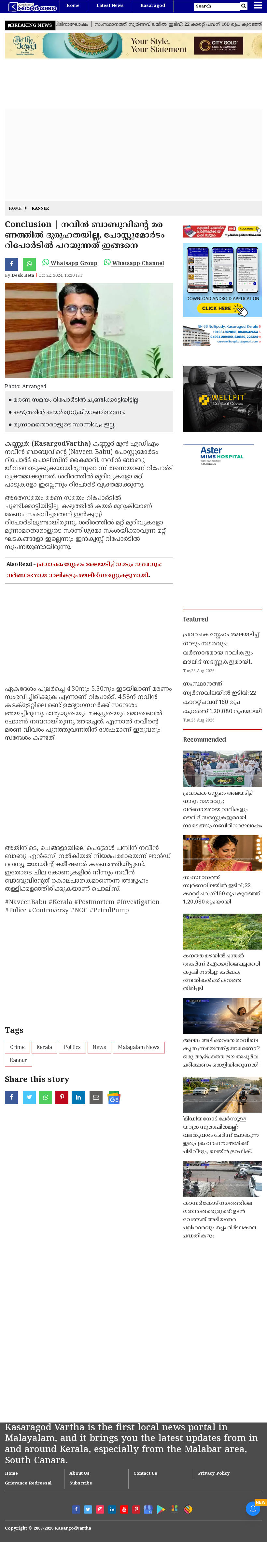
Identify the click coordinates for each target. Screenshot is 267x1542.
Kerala (44, 1047)
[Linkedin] (112, 1509)
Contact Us (145, 1473)
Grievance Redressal (28, 1483)
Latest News (110, 5)
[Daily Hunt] (173, 1508)
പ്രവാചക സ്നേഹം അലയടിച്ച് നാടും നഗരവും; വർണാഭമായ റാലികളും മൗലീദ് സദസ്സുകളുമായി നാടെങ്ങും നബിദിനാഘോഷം (84, 575)
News (99, 1047)
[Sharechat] (187, 1508)
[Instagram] (100, 1509)
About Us (79, 1473)
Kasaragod (152, 5)
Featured (195, 620)
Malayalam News (139, 1047)
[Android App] (160, 1508)
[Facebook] (76, 1509)
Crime (17, 1047)
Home (72, 5)
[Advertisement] (133, 155)
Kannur (40, 209)
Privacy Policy (214, 1473)
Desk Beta (22, 275)
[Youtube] (124, 1509)
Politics (72, 1047)
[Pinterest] (136, 1509)
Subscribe (80, 1483)
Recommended (204, 740)
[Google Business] (146, 1508)
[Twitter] (88, 1509)
